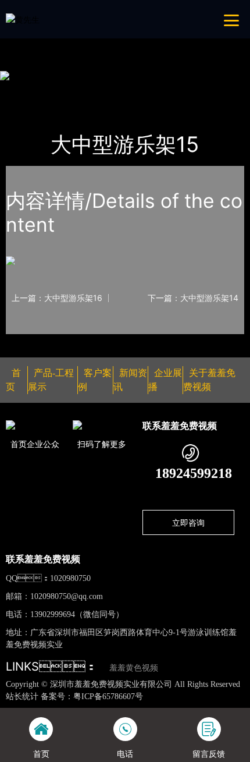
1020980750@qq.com (66, 596)
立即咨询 (188, 522)
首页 (25, 90)
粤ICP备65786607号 (108, 696)
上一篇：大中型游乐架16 (57, 298)
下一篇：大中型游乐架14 (193, 298)
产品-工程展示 (74, 90)
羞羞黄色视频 (133, 668)
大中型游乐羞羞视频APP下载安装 (174, 90)
